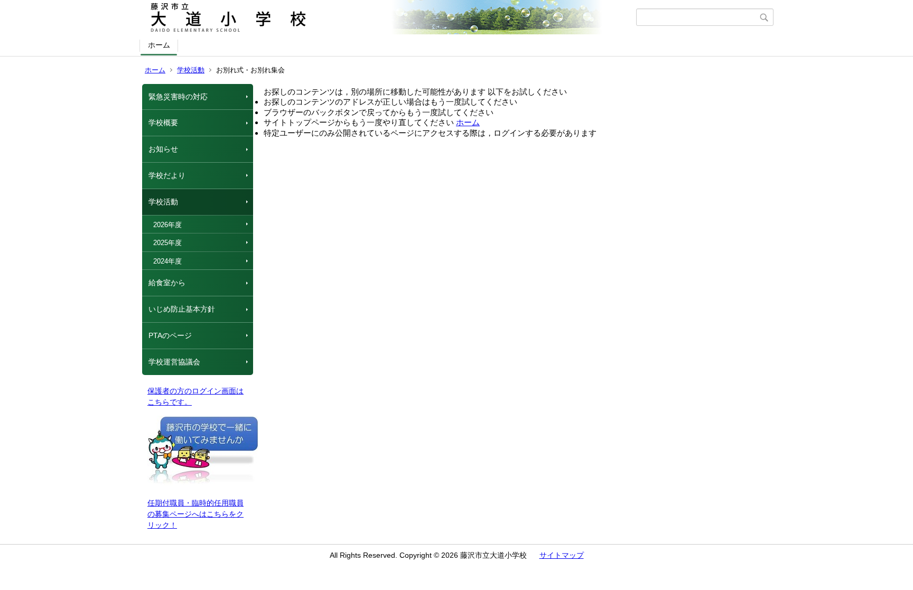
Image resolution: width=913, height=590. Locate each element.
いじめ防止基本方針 (181, 309)
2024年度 (167, 261)
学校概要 (163, 122)
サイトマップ (561, 555)
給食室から (166, 282)
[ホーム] (389, 17)
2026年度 (167, 225)
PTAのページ (170, 335)
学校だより (166, 175)
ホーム (159, 45)
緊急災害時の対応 (178, 96)
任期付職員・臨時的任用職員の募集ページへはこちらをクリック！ (195, 514)
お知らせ (163, 149)
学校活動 (190, 70)
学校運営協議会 (174, 362)
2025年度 (167, 243)
